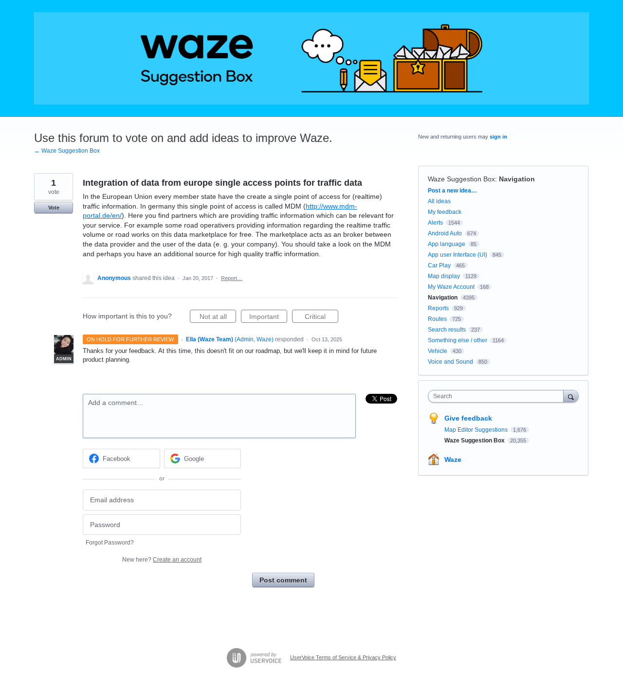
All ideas (439, 201)
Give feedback (468, 418)
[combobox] (498, 396)
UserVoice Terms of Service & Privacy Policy (343, 657)
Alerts (435, 222)
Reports (438, 308)
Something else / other (457, 340)
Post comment (283, 580)
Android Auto (445, 233)
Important (268, 318)
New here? (162, 559)
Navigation (517, 179)
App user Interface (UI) (457, 254)
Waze (452, 459)
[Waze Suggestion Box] (311, 58)
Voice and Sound (450, 361)
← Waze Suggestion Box (67, 150)
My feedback (444, 212)
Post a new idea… (452, 190)
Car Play (439, 265)
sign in (498, 137)
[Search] (571, 396)
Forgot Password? (110, 542)
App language (446, 244)
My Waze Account (451, 286)
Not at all (218, 318)
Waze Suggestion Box (461, 179)
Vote (53, 208)
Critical (321, 318)
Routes (437, 319)
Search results (447, 329)
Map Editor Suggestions (476, 429)
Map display (444, 276)
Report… (231, 278)
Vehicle (437, 351)
